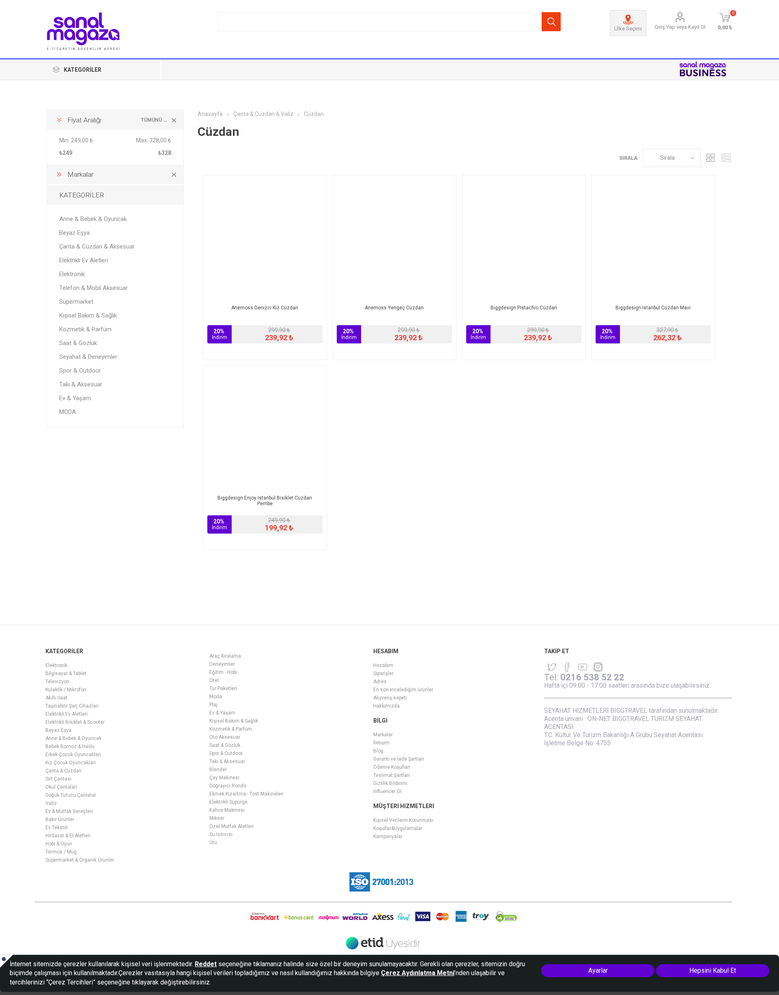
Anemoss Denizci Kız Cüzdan (264, 308)
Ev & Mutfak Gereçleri (69, 811)
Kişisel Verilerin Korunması (403, 820)
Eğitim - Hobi (223, 672)
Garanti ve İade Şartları (398, 759)
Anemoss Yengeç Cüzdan (394, 308)
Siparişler (383, 673)
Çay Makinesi (224, 778)
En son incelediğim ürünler (403, 690)
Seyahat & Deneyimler (88, 356)
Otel (214, 680)
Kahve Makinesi (227, 810)
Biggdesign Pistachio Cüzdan (524, 308)
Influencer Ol (387, 791)
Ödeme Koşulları (391, 767)
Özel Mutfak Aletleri (231, 826)
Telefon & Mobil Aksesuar (93, 288)
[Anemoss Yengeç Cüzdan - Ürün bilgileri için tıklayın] (394, 237)
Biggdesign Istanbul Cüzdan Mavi (653, 308)
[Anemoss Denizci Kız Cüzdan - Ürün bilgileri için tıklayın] (265, 237)
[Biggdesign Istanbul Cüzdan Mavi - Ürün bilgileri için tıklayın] (653, 237)
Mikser (216, 818)
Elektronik (72, 274)
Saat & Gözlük (78, 343)
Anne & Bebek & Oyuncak (93, 219)
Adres (380, 681)
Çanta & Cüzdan (63, 771)
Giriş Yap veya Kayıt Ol (680, 27)
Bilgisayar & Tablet (65, 673)
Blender (218, 769)
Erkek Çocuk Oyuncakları (73, 754)
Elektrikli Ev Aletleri (83, 260)
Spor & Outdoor (80, 370)
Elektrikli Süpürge (228, 802)
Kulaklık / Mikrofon (65, 690)
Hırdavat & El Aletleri (67, 835)
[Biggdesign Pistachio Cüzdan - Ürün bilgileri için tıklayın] (523, 237)
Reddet (206, 964)
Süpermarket (76, 301)
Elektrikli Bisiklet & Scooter (75, 722)
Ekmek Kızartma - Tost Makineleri (246, 794)
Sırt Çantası (58, 779)
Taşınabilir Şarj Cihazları (72, 706)
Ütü (213, 842)
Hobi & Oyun (58, 844)
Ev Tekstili (56, 827)
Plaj (213, 705)
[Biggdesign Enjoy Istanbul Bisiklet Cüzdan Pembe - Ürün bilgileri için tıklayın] (265, 427)
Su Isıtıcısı (220, 834)
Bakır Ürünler (59, 819)
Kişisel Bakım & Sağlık (88, 315)
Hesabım (383, 665)
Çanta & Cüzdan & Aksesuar (97, 246)
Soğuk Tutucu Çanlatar (70, 795)
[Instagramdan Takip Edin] (582, 666)
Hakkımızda (386, 706)
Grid (711, 158)
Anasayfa (210, 114)
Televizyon (57, 681)
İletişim (381, 743)
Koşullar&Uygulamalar (397, 828)
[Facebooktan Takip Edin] (567, 666)
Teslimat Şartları (391, 775)
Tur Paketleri (223, 688)
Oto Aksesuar (224, 737)
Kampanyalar (387, 836)
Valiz (51, 803)
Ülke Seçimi (628, 29)
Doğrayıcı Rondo (227, 786)
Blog (378, 751)
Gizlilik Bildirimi (390, 783)
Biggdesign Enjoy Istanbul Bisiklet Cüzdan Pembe (264, 500)
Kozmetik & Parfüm (85, 329)
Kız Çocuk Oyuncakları (70, 763)
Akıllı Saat (56, 698)
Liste (726, 158)
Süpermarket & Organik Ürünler (79, 860)
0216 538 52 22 (592, 677)
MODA (67, 412)
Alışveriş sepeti (390, 698)
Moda (215, 696)
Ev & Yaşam (75, 398)
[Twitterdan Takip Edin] (551, 666)
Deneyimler (222, 664)
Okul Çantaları (61, 787)
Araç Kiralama (225, 656)
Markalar (383, 735)
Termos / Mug (61, 852)
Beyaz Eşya (74, 232)
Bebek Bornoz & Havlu (70, 746)
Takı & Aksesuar (80, 384)
